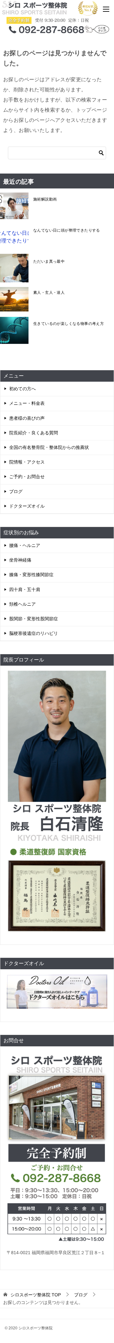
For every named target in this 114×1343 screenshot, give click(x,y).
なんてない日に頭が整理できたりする (66, 230)
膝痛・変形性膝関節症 (31, 574)
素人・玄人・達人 (49, 292)
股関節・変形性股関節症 (33, 618)
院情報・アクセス (27, 461)
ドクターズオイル (27, 506)
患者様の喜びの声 (27, 418)
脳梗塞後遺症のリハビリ (33, 633)
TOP (35, 1294)
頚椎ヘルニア (22, 604)
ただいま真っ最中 (49, 261)
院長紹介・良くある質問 (33, 432)
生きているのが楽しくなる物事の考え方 (68, 323)
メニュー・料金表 (27, 403)
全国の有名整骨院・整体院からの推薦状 (49, 447)
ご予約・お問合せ (27, 476)
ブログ (15, 491)
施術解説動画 (45, 199)
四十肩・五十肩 (24, 589)
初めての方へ (22, 388)
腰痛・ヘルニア (24, 545)
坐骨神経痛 (20, 560)
